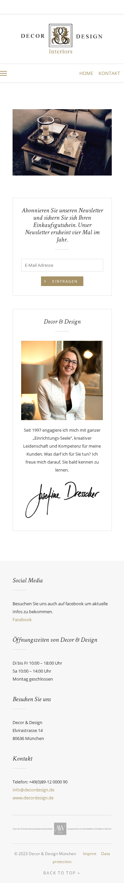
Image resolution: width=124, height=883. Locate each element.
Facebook (22, 620)
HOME (87, 73)
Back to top (60, 873)
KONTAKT (109, 73)
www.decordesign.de (33, 798)
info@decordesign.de (33, 790)
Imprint (89, 853)
